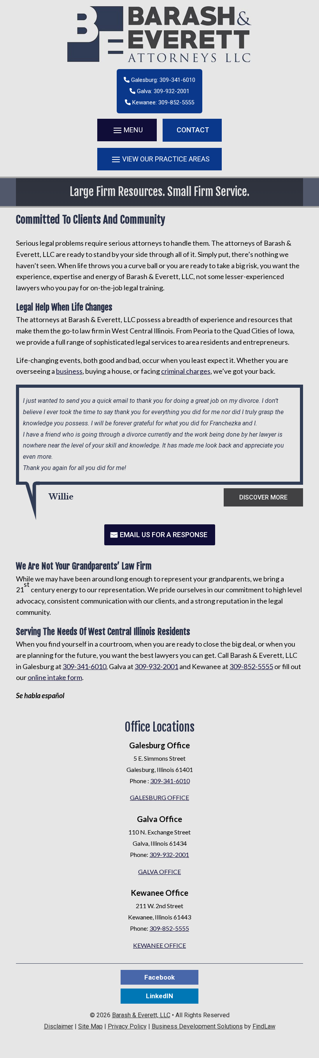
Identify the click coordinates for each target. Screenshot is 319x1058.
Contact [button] (193, 130)
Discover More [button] (263, 497)
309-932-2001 (171, 91)
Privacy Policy (127, 1026)
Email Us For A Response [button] (163, 535)
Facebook (159, 977)
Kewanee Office (159, 945)
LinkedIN (159, 996)
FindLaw (263, 1026)
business (69, 371)
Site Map (90, 1026)
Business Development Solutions (197, 1026)
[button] (127, 130)
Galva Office (159, 871)
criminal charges (185, 371)
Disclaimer (58, 1026)
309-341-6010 (177, 79)
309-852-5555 (176, 102)
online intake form (55, 677)
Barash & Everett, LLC (141, 1015)
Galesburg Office (159, 797)
